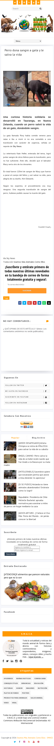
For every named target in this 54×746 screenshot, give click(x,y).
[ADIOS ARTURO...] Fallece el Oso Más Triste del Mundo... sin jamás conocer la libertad (34, 516)
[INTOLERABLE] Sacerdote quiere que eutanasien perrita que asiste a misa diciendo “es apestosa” (34, 474)
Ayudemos (8, 678)
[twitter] (15, 2)
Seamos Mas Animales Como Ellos (29, 262)
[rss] (29, 2)
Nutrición (42, 688)
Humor (19, 688)
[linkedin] (12, 661)
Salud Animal (37, 698)
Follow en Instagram (16, 403)
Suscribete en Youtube (17, 397)
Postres (25, 693)
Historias (8, 688)
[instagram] (24, 2)
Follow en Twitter (14, 385)
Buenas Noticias (23, 678)
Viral (14, 703)
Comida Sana (40, 678)
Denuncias (26, 683)
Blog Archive (38, 437)
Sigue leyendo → (36, 657)
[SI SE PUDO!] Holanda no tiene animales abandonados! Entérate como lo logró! (33, 487)
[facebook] (19, 2)
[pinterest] (38, 2)
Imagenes (30, 688)
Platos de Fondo (11, 693)
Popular (15, 437)
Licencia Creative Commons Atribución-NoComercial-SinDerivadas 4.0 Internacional (26, 720)
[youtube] (33, 2)
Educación (38, 683)
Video (6, 703)
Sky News (17, 146)
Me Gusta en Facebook (16, 391)
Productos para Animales (15, 698)
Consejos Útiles (11, 683)
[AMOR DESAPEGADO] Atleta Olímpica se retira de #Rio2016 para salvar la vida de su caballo (33, 446)
